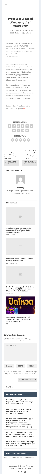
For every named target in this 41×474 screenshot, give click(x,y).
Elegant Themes (26, 466)
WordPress (26, 468)
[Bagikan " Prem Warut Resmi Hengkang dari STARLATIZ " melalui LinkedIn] (31, 126)
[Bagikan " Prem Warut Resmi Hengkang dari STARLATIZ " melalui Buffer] (14, 130)
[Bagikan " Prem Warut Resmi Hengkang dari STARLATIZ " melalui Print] (27, 130)
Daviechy (23, 30)
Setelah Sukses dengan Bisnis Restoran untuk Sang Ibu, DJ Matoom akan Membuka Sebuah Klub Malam (20, 289)
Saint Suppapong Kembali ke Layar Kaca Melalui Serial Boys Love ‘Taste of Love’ (19, 402)
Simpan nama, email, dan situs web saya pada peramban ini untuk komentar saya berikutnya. (20, 373)
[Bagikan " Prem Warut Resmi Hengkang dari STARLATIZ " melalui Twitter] (14, 126)
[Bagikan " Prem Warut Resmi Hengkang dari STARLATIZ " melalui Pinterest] (27, 126)
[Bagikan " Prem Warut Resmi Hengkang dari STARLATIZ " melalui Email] (23, 130)
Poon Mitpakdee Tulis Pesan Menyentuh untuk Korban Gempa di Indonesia (18, 411)
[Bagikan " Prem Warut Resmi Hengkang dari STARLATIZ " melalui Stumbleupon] (18, 130)
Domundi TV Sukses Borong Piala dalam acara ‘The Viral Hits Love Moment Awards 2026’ (18, 319)
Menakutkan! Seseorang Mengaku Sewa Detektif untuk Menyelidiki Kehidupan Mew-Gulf (18, 230)
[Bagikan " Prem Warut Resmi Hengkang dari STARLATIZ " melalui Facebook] (9, 126)
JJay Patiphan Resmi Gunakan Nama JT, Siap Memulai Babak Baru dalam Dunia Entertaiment (20, 434)
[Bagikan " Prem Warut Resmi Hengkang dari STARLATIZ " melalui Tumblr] (23, 126)
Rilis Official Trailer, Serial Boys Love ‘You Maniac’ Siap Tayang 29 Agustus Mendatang (20, 444)
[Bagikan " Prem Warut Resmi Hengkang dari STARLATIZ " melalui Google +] (18, 126)
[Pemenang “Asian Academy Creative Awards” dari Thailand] (20, 246)
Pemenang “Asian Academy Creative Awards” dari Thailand (19, 259)
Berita (17, 33)
